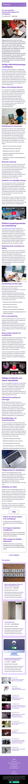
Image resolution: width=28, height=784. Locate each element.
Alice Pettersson (15, 624)
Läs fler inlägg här (14, 555)
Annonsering (14, 773)
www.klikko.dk (15, 768)
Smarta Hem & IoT (22, 19)
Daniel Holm (14, 16)
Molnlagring (4, 69)
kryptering (15, 383)
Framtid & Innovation (13, 590)
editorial (15, 19)
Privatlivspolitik (16, 782)
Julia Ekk (14, 661)
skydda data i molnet (10, 228)
